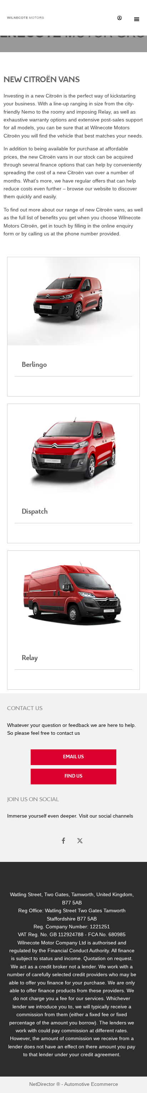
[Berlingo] (73, 301)
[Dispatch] (73, 448)
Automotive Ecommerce (91, 1084)
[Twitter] (80, 840)
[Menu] (136, 17)
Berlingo (34, 365)
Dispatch (35, 511)
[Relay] (73, 595)
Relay (30, 658)
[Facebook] (63, 840)
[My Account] (119, 17)
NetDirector (42, 1084)
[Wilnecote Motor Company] (25, 17)
